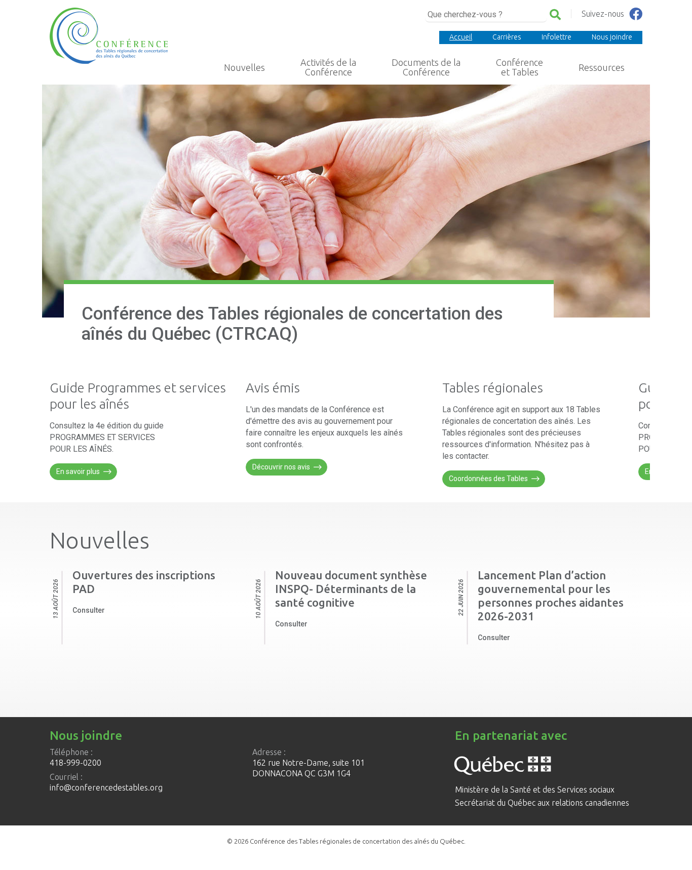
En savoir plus (78, 471)
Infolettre (556, 37)
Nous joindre (612, 37)
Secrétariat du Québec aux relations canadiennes (542, 802)
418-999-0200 (75, 762)
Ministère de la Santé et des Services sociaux (534, 789)
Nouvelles (244, 67)
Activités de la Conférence (328, 67)
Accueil (460, 37)
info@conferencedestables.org (106, 787)
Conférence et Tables (519, 67)
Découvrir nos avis (281, 467)
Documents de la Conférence (426, 67)
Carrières (506, 37)
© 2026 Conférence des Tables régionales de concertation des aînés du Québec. (346, 841)
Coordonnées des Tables (488, 478)
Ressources (602, 67)
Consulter (88, 610)
